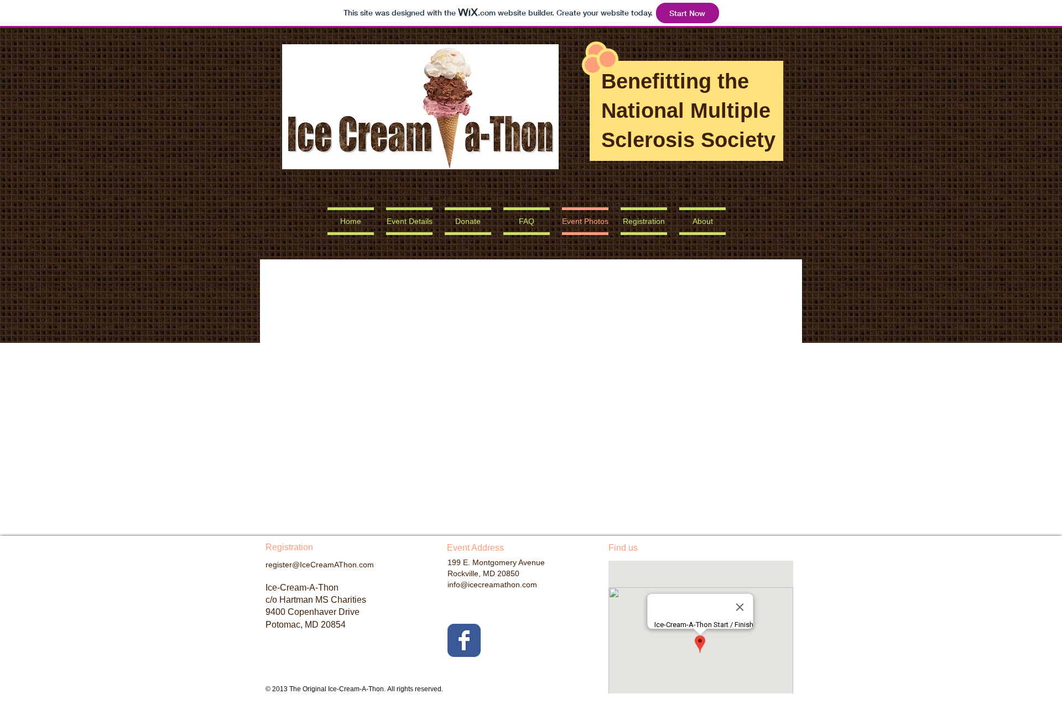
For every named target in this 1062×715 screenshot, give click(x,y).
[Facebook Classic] (464, 640)
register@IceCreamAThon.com (320, 564)
